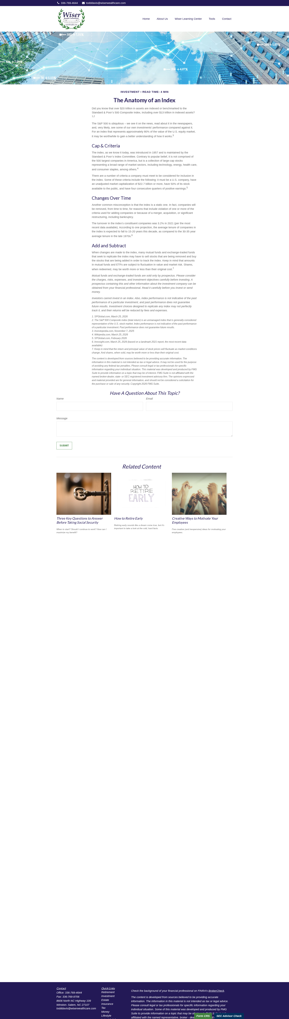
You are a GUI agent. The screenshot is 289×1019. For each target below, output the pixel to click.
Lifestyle (106, 1015)
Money (105, 1011)
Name (60, 398)
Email (149, 398)
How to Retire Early (128, 518)
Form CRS (203, 1015)
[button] (146, 19)
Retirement (108, 992)
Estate (105, 1000)
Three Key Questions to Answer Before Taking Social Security (79, 520)
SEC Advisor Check (229, 1015)
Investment (108, 996)
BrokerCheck (216, 990)
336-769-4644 (69, 3)
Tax (103, 1007)
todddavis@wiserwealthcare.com (106, 3)
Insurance (107, 1003)
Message (61, 418)
